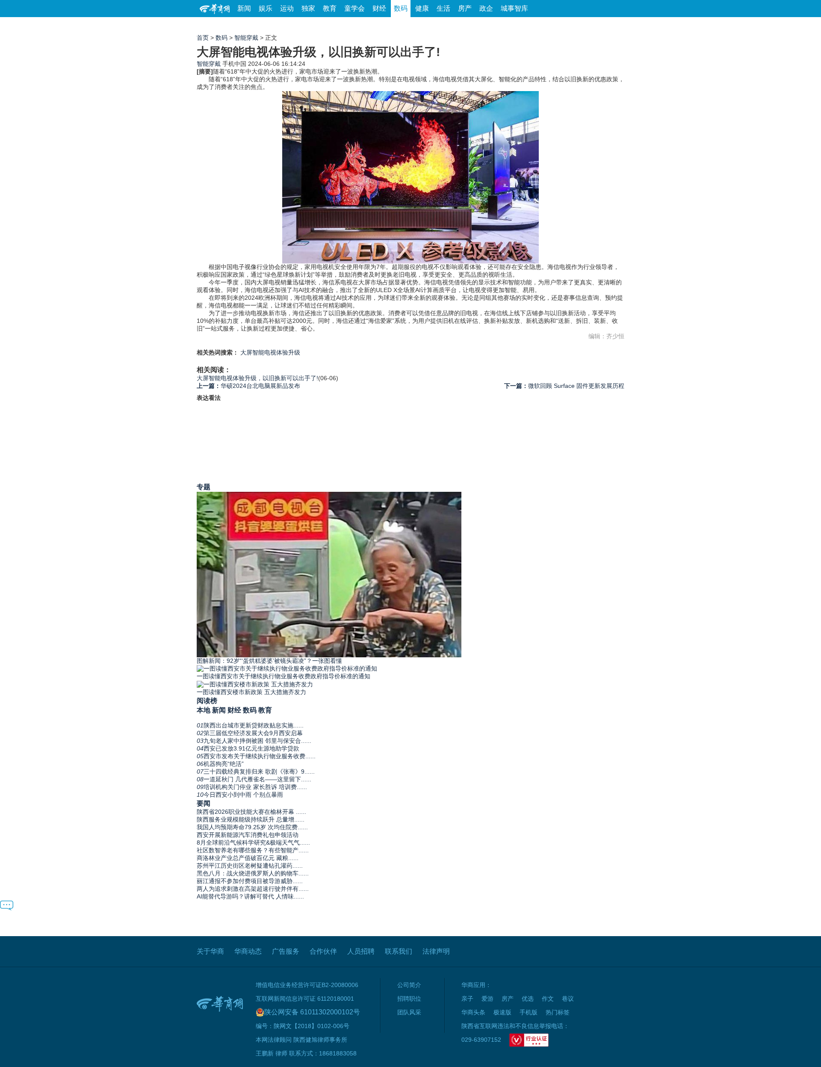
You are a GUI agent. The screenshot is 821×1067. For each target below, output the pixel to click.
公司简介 (409, 984)
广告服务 (285, 951)
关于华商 (210, 951)
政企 (486, 8)
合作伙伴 (323, 951)
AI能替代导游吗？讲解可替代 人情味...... (250, 896)
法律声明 (436, 951)
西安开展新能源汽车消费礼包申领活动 (247, 834)
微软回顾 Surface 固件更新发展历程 (564, 385)
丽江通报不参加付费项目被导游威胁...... (250, 881)
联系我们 (398, 951)
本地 (203, 710)
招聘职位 (409, 998)
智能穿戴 (246, 37)
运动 (287, 8)
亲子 (467, 998)
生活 (443, 8)
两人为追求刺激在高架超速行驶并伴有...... (253, 888)
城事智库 (514, 8)
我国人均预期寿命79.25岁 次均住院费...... (252, 827)
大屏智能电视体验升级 (270, 352)
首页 (203, 37)
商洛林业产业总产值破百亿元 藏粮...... (247, 857)
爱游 (593, 25)
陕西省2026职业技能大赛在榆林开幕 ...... (251, 811)
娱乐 (265, 8)
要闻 (203, 803)
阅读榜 (207, 700)
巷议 (568, 998)
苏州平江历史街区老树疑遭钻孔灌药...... (250, 865)
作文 (548, 998)
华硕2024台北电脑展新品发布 (248, 385)
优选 (614, 25)
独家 (308, 8)
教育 (330, 8)
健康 (422, 8)
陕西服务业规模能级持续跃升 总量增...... (250, 819)
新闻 (244, 8)
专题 (203, 487)
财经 (379, 8)
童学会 (354, 8)
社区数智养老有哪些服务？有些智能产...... (253, 850)
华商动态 (248, 951)
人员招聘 (361, 951)
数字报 (547, 25)
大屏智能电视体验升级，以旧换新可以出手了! (257, 378)
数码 (401, 8)
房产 (465, 8)
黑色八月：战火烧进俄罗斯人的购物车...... (253, 873)
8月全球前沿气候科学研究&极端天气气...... (253, 842)
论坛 (522, 25)
